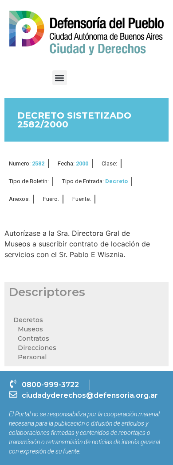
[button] (59, 77)
